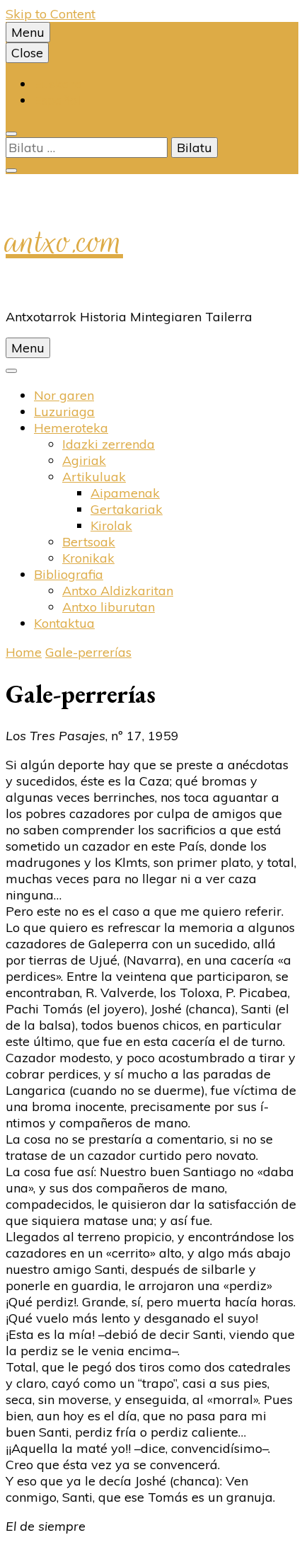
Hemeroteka (71, 428)
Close (27, 53)
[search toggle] (11, 134)
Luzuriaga (64, 411)
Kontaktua (64, 623)
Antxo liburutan (108, 607)
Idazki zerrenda (108, 444)
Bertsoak (88, 542)
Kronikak (88, 558)
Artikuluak (94, 476)
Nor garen (64, 395)
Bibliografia (68, 574)
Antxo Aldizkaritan (117, 590)
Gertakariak (126, 509)
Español (57, 100)
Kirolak (111, 525)
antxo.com (64, 241)
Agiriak (84, 460)
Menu (28, 32)
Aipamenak (125, 493)
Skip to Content (50, 14)
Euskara (58, 84)
